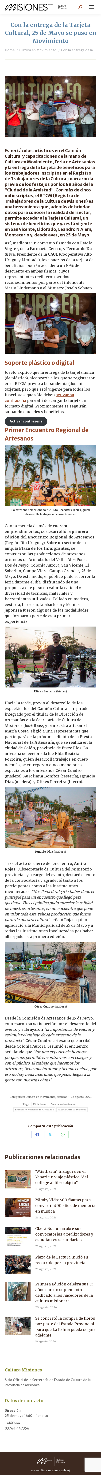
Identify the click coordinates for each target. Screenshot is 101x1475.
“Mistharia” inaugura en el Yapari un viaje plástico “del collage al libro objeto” (61, 1177)
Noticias (62, 1096)
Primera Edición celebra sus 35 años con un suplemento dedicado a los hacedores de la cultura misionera (64, 1292)
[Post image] (18, 1179)
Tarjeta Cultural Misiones (72, 1109)
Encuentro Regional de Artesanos (34, 1109)
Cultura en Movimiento (40, 1096)
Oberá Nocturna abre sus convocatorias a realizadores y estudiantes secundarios (64, 1234)
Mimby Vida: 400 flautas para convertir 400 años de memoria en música (65, 1206)
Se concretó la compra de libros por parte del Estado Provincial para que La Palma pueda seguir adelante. (65, 1326)
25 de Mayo (40, 1104)
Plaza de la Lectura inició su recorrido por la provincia (61, 1260)
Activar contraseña (26, 421)
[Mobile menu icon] (91, 7)
